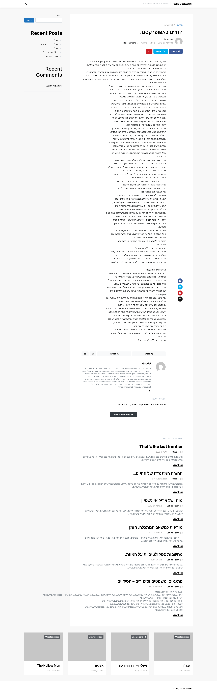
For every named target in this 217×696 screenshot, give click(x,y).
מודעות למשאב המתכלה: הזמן (156, 527)
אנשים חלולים (52, 56)
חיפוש (59, 15)
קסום (146, 404)
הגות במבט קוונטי (183, 3)
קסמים (134, 404)
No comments (129, 43)
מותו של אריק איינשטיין (162, 500)
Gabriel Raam (173, 506)
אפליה (55, 40)
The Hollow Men (50, 52)
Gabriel (170, 40)
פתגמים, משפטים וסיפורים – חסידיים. (149, 581)
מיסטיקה (154, 404)
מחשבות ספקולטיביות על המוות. (154, 554)
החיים (180, 25)
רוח (127, 404)
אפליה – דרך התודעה (49, 44)
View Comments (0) (124, 414)
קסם (141, 404)
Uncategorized (182, 637)
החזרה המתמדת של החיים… (158, 473)
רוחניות (121, 404)
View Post (178, 465)
